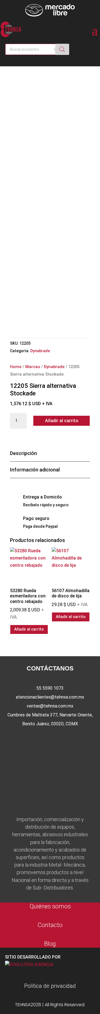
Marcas (32, 366)
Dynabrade (40, 351)
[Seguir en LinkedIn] (68, 738)
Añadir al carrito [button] (29, 629)
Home (15, 366)
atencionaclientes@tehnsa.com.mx (50, 697)
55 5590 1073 (50, 688)
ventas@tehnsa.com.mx (50, 706)
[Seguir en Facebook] (32, 738)
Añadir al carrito (61, 420)
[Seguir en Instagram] (50, 738)
